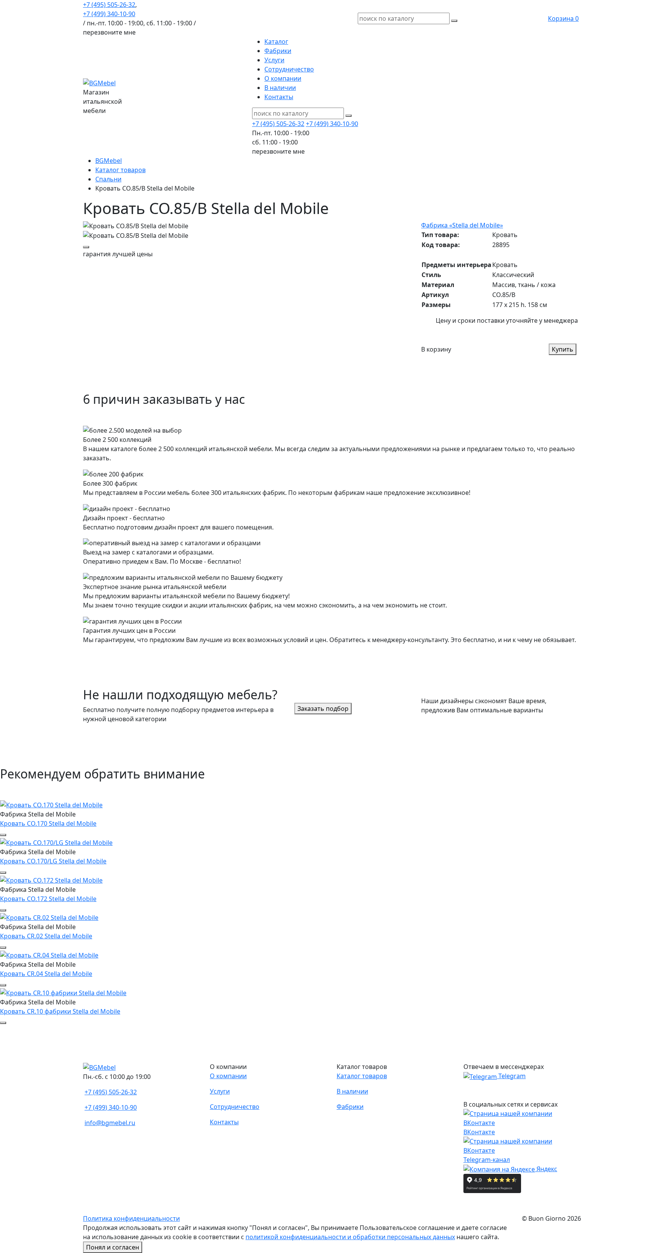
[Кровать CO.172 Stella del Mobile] (51, 879)
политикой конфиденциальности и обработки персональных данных (350, 1237)
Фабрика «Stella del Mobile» (462, 225)
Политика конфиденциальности (131, 1218)
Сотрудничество (289, 69)
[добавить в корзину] (86, 247)
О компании (282, 78)
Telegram (511, 1076)
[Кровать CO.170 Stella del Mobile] (51, 804)
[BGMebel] (99, 82)
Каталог (276, 41)
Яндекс (546, 1169)
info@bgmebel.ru (110, 1123)
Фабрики (277, 50)
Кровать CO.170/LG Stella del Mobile (53, 861)
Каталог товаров (362, 1076)
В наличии (280, 87)
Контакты (278, 97)
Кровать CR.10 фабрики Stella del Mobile (60, 1011)
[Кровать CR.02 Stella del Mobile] (49, 917)
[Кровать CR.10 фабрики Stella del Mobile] (63, 992)
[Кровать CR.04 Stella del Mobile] (49, 954)
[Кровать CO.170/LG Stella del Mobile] (56, 842)
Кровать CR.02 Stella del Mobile (46, 936)
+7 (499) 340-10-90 (109, 14)
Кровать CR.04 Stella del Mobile (46, 973)
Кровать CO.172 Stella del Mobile (48, 899)
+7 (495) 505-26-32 (109, 4)
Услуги (274, 60)
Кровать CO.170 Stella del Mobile (48, 823)
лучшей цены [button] (118, 254)
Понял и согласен (112, 1247)
